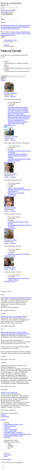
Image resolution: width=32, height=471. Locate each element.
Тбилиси (3, 80)
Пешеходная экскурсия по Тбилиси (18, 254)
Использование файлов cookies (13, 435)
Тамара (10, 240)
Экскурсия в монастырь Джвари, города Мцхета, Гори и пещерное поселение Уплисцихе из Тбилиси (18, 108)
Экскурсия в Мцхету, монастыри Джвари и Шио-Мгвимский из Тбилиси (18, 155)
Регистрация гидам (15, 3)
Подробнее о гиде (9, 125)
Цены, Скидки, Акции (13, 33)
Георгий (10, 136)
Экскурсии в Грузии (10, 40)
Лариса (10, 173)
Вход (2, 37)
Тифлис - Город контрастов (16, 188)
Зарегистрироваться (6, 14)
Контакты (12, 35)
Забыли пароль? (5, 10)
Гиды (5, 456)
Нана (10, 207)
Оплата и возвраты (10, 426)
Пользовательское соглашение (13, 432)
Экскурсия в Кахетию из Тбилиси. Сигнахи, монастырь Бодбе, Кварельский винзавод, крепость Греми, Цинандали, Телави (18, 121)
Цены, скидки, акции (10, 429)
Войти (13, 10)
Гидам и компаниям (10, 431)
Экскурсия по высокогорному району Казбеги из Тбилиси (19, 159)
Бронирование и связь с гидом (13, 424)
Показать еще (5, 416)
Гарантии (24, 33)
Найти (3, 78)
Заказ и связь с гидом (17, 32)
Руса (9, 267)
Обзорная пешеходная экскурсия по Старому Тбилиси (19, 279)
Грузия (6, 96)
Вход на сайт (5, 3)
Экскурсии (7, 454)
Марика (10, 93)
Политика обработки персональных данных (17, 434)
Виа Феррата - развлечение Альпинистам (16, 193)
